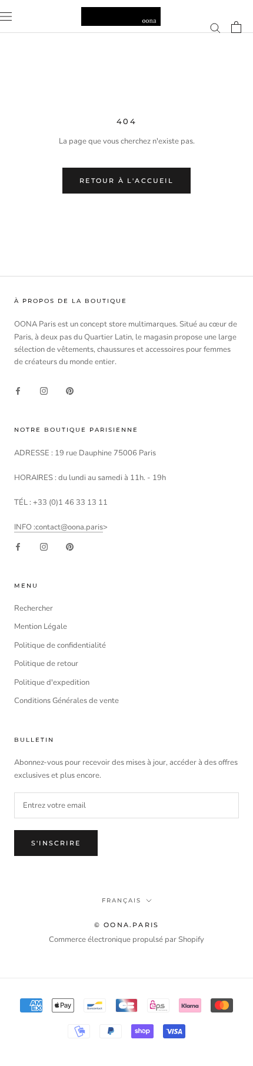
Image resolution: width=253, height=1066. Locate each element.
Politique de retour (46, 663)
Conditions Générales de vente (66, 700)
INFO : (24, 527)
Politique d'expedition (51, 682)
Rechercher (33, 608)
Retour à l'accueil (126, 180)
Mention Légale (40, 626)
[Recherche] (215, 27)
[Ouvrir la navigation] (6, 16)
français (121, 900)
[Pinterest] (70, 391)
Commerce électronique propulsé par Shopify (126, 939)
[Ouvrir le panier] (236, 27)
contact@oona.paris (69, 527)
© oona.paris (126, 925)
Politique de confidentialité (60, 645)
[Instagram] (44, 391)
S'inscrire (56, 843)
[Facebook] (18, 391)
